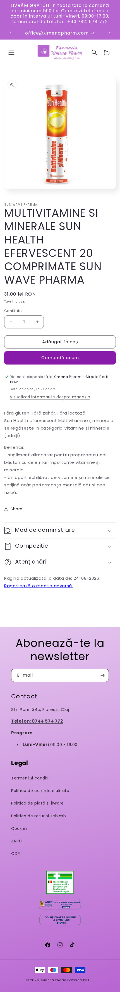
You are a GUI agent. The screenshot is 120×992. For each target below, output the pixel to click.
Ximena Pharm (53, 980)
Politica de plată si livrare (37, 803)
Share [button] (17, 509)
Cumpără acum (60, 358)
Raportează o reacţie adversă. (38, 586)
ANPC (16, 841)
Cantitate (13, 310)
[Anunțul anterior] (10, 33)
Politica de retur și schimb (38, 816)
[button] (11, 52)
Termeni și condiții (30, 778)
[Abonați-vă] (102, 675)
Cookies (19, 828)
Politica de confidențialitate (40, 790)
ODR (15, 853)
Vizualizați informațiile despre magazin (50, 397)
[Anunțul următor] (110, 33)
